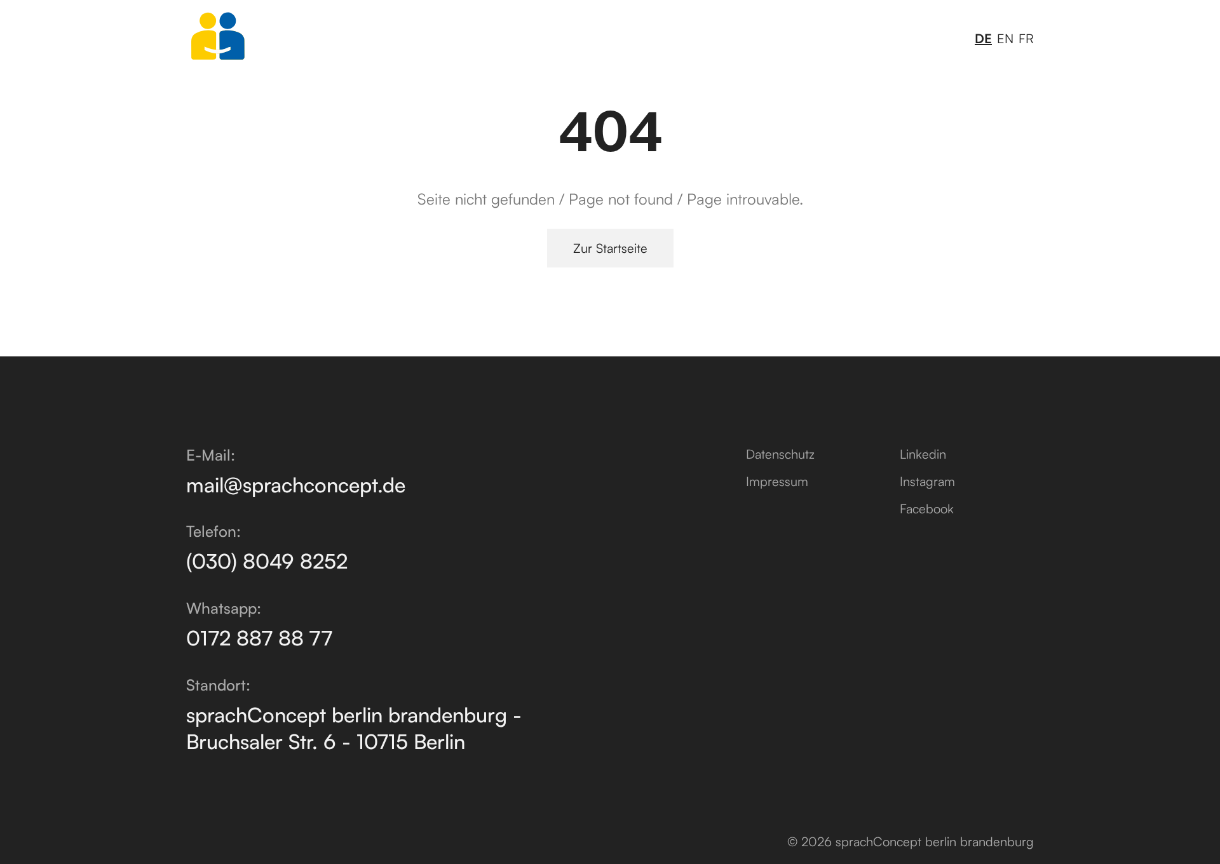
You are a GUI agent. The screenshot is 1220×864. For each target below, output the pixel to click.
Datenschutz (780, 454)
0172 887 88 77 (259, 638)
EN (1005, 38)
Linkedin (923, 454)
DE (983, 38)
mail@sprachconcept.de (295, 484)
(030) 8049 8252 (267, 561)
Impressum (777, 481)
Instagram (927, 481)
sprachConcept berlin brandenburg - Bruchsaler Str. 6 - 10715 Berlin (354, 728)
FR (1026, 38)
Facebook (927, 508)
